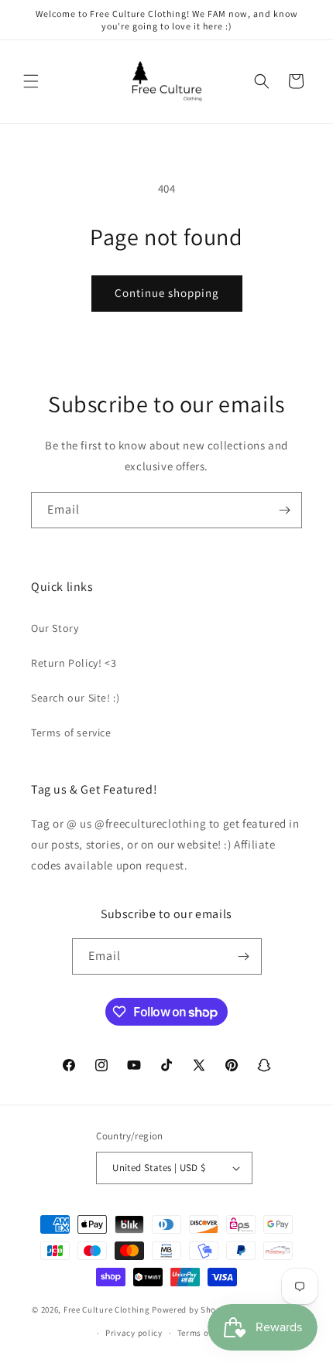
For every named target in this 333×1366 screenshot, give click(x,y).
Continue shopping (167, 292)
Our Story (54, 628)
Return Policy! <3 (73, 663)
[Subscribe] (284, 510)
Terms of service (71, 732)
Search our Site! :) (75, 698)
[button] (31, 81)
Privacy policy (134, 1332)
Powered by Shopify (192, 1308)
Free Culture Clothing (107, 1308)
